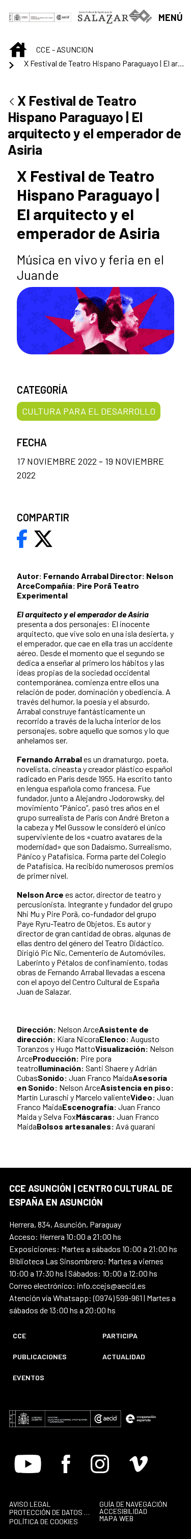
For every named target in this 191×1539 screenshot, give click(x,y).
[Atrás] (12, 102)
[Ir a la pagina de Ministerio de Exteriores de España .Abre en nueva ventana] (31, 16)
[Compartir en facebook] (22, 537)
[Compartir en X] (43, 537)
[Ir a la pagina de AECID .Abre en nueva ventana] (63, 16)
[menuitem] (49, 1335)
